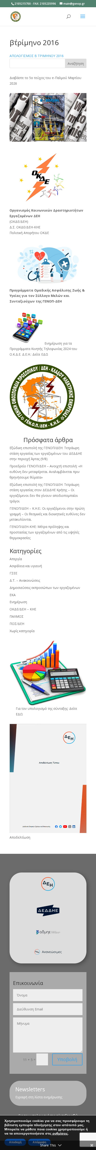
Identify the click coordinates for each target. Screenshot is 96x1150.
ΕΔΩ (19, 714)
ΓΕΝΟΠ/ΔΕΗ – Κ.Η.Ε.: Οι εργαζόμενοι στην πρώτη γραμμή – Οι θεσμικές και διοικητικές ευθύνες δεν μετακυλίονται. (47, 514)
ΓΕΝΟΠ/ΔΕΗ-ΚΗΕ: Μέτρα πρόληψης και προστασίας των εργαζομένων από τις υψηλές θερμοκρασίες (44, 532)
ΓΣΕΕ (13, 573)
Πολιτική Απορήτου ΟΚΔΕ (29, 233)
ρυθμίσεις (60, 1134)
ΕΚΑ (13, 595)
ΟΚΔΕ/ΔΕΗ (18, 221)
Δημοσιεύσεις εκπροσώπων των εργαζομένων (45, 587)
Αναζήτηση (76, 63)
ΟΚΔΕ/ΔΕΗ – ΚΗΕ (23, 609)
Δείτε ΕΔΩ (40, 354)
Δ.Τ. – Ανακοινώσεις (25, 580)
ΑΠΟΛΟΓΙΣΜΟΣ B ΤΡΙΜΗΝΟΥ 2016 (37, 56)
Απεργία (16, 559)
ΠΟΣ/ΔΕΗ (17, 623)
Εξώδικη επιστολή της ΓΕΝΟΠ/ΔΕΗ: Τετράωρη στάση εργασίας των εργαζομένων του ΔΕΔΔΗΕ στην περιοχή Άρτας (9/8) (46, 453)
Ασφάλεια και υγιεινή (26, 566)
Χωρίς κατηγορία (22, 631)
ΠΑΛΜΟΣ (17, 616)
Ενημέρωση (18, 602)
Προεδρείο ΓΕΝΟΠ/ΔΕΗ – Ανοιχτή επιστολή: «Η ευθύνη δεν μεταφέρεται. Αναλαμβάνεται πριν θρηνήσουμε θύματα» (46, 471)
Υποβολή (67, 1059)
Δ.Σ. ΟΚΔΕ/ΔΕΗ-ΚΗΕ (25, 227)
